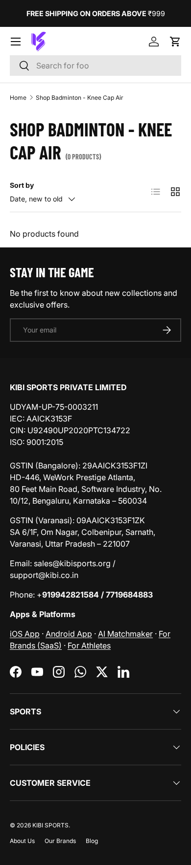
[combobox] (95, 65)
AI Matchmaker (125, 634)
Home (18, 97)
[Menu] (15, 41)
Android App (69, 634)
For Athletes (89, 645)
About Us (22, 840)
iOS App (25, 634)
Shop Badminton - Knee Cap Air (79, 97)
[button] (175, 41)
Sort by (22, 185)
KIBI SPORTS (50, 825)
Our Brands (60, 840)
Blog (92, 840)
